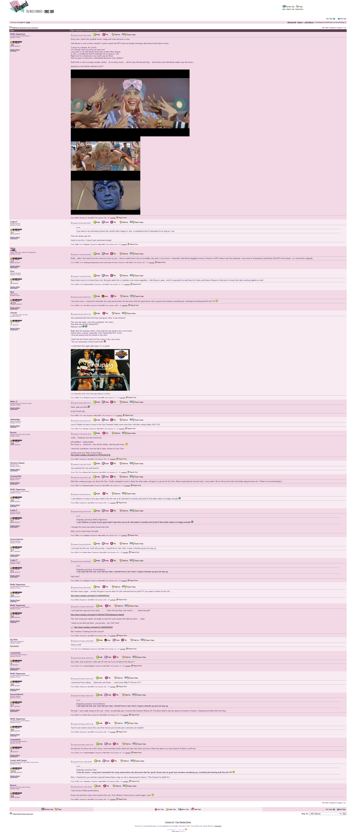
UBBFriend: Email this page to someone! (25, 27)
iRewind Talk (291, 22)
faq (293, 9)
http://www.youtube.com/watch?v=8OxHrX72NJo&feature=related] (97, 615)
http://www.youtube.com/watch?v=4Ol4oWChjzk (90, 596)
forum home (299, 9)
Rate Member (14, 646)
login (283, 9)
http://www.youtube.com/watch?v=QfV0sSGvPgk (90, 455)
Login (28, 22)
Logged (112, 218)
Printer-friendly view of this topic (23, 814)
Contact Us (169, 822)
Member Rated (15, 49)
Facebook (218, 826)
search (289, 9)
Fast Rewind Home (183, 822)
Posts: (75, 218)
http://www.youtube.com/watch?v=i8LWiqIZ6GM (93, 627)
